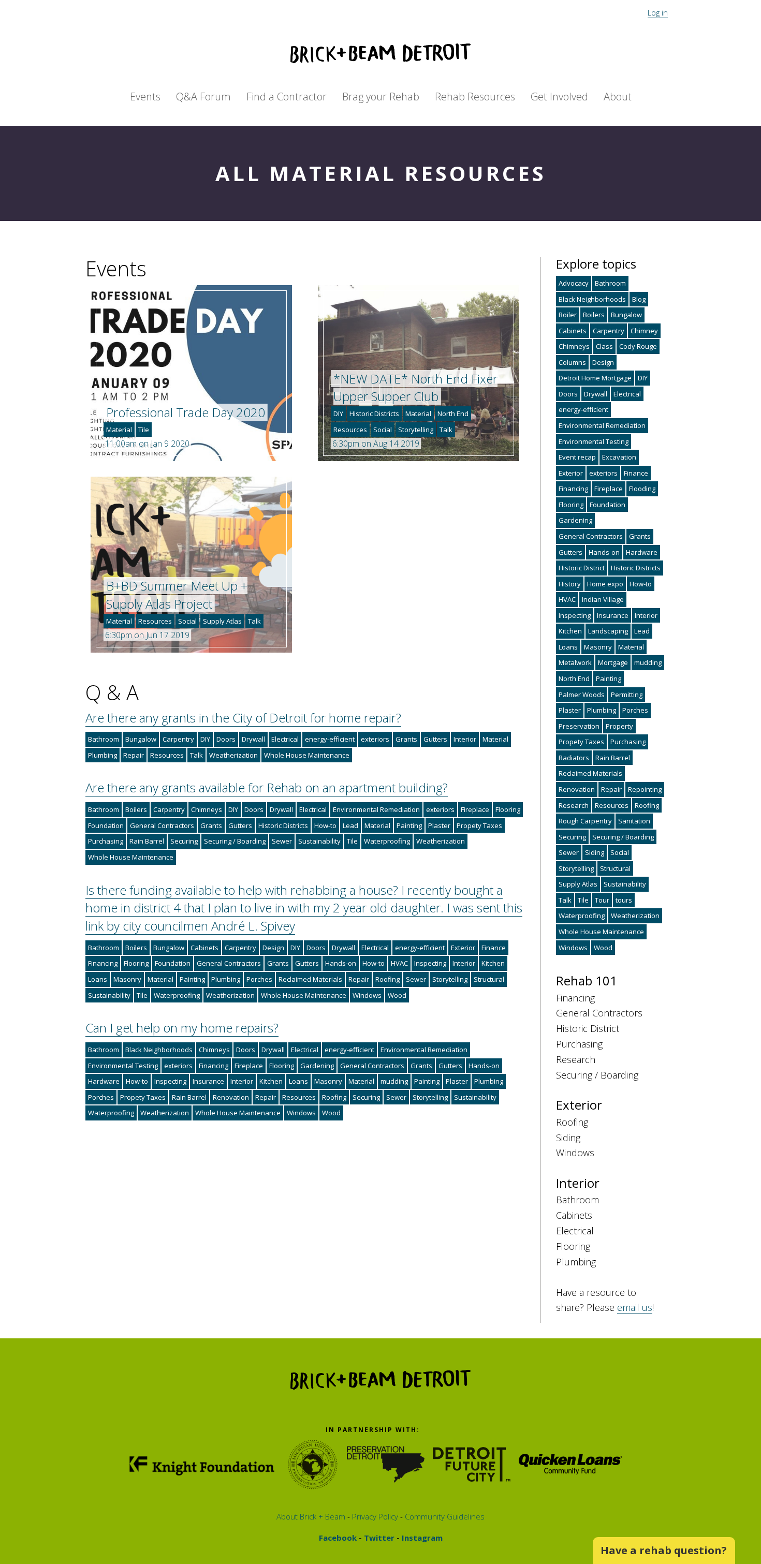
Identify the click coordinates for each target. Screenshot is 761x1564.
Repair (133, 755)
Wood (397, 995)
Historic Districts (374, 413)
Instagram (421, 1537)
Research (574, 805)
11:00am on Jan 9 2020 (147, 443)
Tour (602, 900)
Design (273, 947)
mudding (394, 1081)
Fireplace (475, 809)
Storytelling (415, 429)
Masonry (127, 979)
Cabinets (204, 947)
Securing (184, 841)
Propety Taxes (479, 825)
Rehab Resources (475, 97)
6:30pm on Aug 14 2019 (375, 443)
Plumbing (102, 755)
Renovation (231, 1097)
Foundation (106, 825)
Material (119, 429)
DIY (338, 413)
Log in (658, 12)
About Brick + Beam (310, 1516)
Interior (464, 739)
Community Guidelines (444, 1516)
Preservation (579, 726)
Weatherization (233, 755)
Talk (446, 429)
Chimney (644, 330)
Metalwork (575, 662)
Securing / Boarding (235, 841)
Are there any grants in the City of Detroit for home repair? (243, 717)
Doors (226, 739)
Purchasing (105, 841)
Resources (350, 429)
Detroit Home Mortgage (595, 377)
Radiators (574, 757)
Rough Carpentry (585, 820)
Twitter (378, 1537)
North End (453, 413)
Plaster (439, 825)
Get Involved (559, 97)
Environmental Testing (123, 1065)
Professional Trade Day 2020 (185, 412)
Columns (572, 362)
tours (624, 900)
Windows (367, 995)
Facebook (338, 1537)
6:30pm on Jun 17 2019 (147, 635)
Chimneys (206, 809)
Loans (97, 979)
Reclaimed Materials (310, 979)
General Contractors (162, 825)
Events (145, 97)
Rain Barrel (146, 841)
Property (619, 726)
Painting (409, 825)
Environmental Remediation (376, 809)
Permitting (626, 694)
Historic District (582, 567)
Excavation (619, 457)
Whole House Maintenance (306, 755)
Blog (639, 299)
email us (634, 1307)
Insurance (208, 1081)
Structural (489, 979)
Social (382, 429)
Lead (350, 825)
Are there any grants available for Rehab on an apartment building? (266, 787)
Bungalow (140, 739)
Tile (143, 429)
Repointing (645, 789)
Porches (259, 979)
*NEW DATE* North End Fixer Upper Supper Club (415, 387)
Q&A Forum (203, 97)
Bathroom (103, 739)
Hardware (104, 1081)
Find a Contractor (286, 97)
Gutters (435, 739)
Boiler (568, 314)
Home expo (605, 583)
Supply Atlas (222, 621)
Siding (594, 852)
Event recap (577, 457)
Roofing (387, 979)
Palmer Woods (582, 694)
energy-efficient (330, 739)
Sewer (282, 841)
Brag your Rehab (380, 97)
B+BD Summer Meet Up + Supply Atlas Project (176, 594)
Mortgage (613, 662)
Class (604, 346)
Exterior (463, 947)
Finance (493, 947)
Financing (103, 963)
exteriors (375, 739)
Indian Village (603, 599)
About (618, 97)
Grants (406, 739)
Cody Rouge (638, 346)
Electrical (285, 739)
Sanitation (634, 820)
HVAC (399, 963)
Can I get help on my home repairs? (182, 1027)
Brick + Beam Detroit (380, 53)
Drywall (253, 739)
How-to (325, 825)
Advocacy (574, 283)
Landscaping (608, 631)
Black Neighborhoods (159, 1049)
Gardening (317, 1065)
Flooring (507, 809)
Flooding (642, 488)
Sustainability (319, 841)
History (570, 583)
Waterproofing (387, 841)
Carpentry (178, 739)
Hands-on (340, 963)
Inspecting (430, 963)
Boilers (136, 809)
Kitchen (493, 963)
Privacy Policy (374, 1516)
